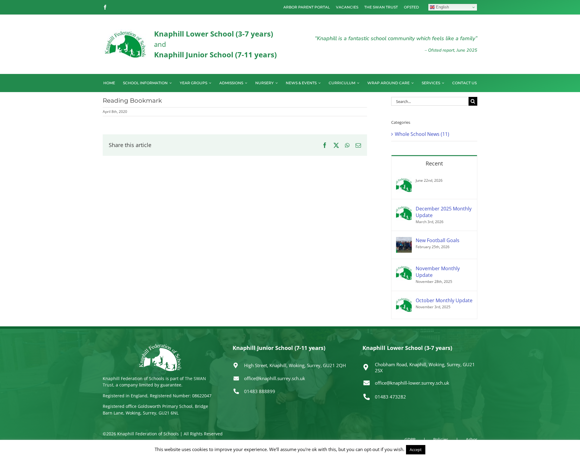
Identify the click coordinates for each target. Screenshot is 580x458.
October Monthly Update (444, 300)
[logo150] (125, 31)
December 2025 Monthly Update (444, 212)
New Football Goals (437, 240)
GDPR (410, 439)
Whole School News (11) (422, 134)
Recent (434, 163)
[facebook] (105, 7)
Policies (440, 439)
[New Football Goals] (404, 240)
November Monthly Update (438, 271)
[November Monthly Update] (404, 268)
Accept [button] (416, 449)
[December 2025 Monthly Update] (404, 209)
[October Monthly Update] (404, 300)
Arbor (471, 439)
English (442, 7)
